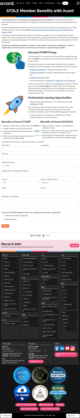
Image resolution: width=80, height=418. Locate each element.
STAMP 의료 (6, 283)
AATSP (65, 294)
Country (5, 180)
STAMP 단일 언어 (8, 279)
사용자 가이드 (27, 285)
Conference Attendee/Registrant (16, 215)
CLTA (64, 301)
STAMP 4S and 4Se (37, 78)
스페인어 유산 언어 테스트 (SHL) (10, 304)
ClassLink (26, 321)
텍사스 (65, 326)
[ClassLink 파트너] (58, 375)
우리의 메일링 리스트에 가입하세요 (65, 354)
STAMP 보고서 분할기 (9, 323)
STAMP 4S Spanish (37, 73)
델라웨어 (65, 319)
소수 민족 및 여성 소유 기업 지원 (49, 320)
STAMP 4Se (58, 81)
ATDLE (65, 297)
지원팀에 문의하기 (36, 361)
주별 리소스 (26, 298)
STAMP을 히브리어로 (9, 290)
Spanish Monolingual (37, 70)
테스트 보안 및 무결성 (48, 324)
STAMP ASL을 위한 (8, 286)
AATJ (64, 308)
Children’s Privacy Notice (47, 336)
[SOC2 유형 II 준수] (22, 375)
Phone (44, 188)
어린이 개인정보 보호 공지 (50, 409)
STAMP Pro (6, 276)
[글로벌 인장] (40, 375)
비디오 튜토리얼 (27, 292)
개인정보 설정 (6, 415)
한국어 (72, 416)
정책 (43, 303)
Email (4, 188)
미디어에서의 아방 (47, 265)
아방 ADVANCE (46, 290)
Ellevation (26, 325)
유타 (64, 329)
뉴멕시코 (65, 322)
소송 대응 (45, 272)
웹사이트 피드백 (66, 279)
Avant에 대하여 (66, 258)
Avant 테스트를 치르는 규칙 (49, 315)
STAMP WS (71, 81)
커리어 (64, 269)
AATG (64, 290)
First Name (6, 145)
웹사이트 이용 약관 (46, 405)
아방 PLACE (6, 297)
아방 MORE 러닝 (47, 294)
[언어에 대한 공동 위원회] (40, 393)
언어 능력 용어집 (27, 295)
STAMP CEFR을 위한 (9, 272)
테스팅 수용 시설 (47, 328)
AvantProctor (59, 84)
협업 (63, 287)
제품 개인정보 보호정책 (49, 331)
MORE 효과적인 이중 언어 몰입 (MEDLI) (49, 298)
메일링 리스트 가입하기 (49, 269)
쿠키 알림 (60, 405)
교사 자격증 (26, 274)
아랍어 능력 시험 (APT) (9, 309)
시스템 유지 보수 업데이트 (29, 310)
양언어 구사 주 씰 (28, 265)
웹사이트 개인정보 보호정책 (49, 307)
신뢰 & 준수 (65, 276)
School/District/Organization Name (15, 171)
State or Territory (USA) (50, 180)
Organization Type (9, 163)
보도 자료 (45, 262)
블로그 (44, 258)
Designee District (10, 219)
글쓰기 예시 (26, 288)
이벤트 (25, 306)
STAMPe (5, 269)
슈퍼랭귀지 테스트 (8, 300)
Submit (5, 226)
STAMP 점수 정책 (47, 311)
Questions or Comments (11, 197)
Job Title (5, 154)
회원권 (64, 312)
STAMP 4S (50, 81)
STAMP (5, 258)
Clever (25, 318)
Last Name (45, 145)
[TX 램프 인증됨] (22, 393)
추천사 (64, 265)
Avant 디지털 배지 (28, 262)
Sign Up (74, 245)
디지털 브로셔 (27, 302)
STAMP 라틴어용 (8, 293)
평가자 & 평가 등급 (67, 272)
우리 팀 (64, 262)
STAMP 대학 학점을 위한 (30, 258)
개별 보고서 (45, 280)
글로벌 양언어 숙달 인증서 (29, 269)
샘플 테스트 (26, 281)
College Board (67, 304)
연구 (43, 283)
